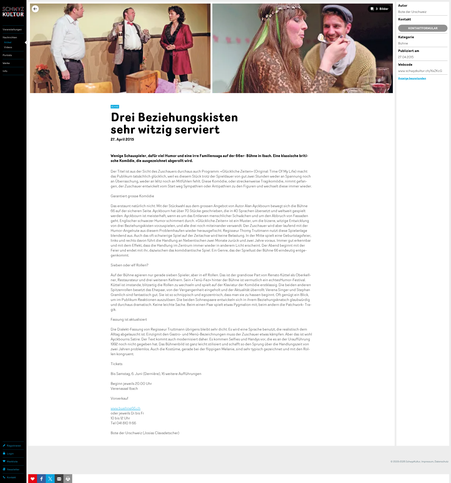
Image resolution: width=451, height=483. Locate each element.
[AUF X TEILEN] (50, 478)
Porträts (7, 55)
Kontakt (11, 477)
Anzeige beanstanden (412, 78)
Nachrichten (10, 37)
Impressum (427, 461)
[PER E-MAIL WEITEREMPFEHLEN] (59, 478)
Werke (6, 63)
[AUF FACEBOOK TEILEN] (41, 478)
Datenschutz (441, 461)
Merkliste (12, 461)
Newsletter (13, 469)
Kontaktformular (423, 28)
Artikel (7, 42)
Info (5, 71)
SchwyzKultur (13, 11)
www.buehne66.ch (125, 408)
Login (10, 453)
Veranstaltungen (12, 29)
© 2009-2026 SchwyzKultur (405, 461)
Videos (8, 47)
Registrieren (14, 445)
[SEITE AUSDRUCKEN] (67, 478)
